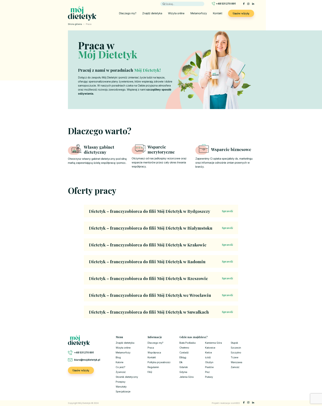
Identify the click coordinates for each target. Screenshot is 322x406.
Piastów (209, 367)
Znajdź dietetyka (152, 13)
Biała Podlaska (187, 342)
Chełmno (184, 347)
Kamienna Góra (213, 342)
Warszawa (236, 362)
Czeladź (184, 352)
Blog (118, 357)
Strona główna (75, 24)
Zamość (235, 367)
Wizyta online (176, 13)
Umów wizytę (241, 13)
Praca (151, 347)
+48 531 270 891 (226, 3)
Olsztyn (209, 362)
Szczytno (236, 352)
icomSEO (235, 403)
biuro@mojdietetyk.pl (87, 359)
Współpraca (154, 352)
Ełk (181, 362)
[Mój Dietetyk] (82, 13)
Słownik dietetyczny (127, 376)
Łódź (208, 357)
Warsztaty (121, 386)
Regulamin (153, 367)
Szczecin (236, 347)
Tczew (234, 357)
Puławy (209, 376)
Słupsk (234, 342)
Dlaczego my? (127, 13)
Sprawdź (227, 211)
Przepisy (120, 381)
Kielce (208, 352)
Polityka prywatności (159, 362)
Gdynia (183, 372)
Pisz (207, 372)
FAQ (150, 372)
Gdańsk (183, 367)
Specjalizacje (123, 391)
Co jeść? (120, 367)
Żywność (121, 372)
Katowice (210, 347)
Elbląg (182, 357)
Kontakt (217, 13)
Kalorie (119, 362)
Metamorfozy (198, 13)
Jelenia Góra (186, 376)
